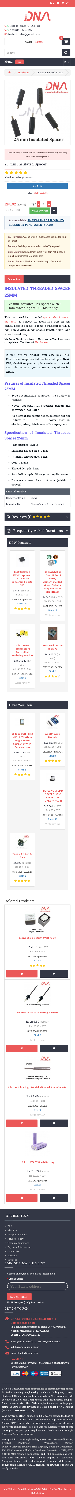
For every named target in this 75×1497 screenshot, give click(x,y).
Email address (16, 1278)
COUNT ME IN (19, 1296)
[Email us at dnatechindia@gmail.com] (6, 34)
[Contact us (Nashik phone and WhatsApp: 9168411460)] (7, 30)
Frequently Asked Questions (37, 530)
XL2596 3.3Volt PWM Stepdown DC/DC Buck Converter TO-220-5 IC (22, 578)
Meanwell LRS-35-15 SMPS (53, 647)
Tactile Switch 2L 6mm (22, 855)
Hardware (23, 72)
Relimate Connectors (61, 1446)
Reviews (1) (22, 516)
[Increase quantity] (49, 204)
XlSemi (16, 1446)
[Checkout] (67, 3)
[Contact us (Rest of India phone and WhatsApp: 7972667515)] (7, 25)
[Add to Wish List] (54, 210)
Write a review (14, 177)
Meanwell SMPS (63, 1439)
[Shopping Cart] (63, 3)
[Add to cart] (22, 973)
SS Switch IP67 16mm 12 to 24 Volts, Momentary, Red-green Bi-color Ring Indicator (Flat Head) (53, 581)
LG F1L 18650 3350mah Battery (37, 1162)
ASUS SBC (46, 1439)
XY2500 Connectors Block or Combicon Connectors (31, 1450)
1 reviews (28, 177)
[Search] (66, 52)
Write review (52, 615)
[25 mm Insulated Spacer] (38, 112)
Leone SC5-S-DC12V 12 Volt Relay (37, 937)
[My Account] (52, 3)
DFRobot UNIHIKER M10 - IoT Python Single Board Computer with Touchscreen (22, 740)
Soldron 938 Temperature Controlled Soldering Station (22, 650)
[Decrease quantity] (38, 204)
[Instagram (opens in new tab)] (68, 61)
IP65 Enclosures (55, 1453)
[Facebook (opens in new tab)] (62, 61)
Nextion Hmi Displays (34, 1446)
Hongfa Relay (30, 1439)
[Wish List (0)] (58, 3)
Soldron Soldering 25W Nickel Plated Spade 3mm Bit (37, 1087)
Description (14, 279)
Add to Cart (40, 210)
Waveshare (50, 1442)
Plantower (24, 1442)
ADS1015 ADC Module (52, 735)
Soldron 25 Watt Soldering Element (37, 1012)
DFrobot (6, 1442)
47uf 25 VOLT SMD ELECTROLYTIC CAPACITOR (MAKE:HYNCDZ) (52, 795)
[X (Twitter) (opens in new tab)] (65, 61)
